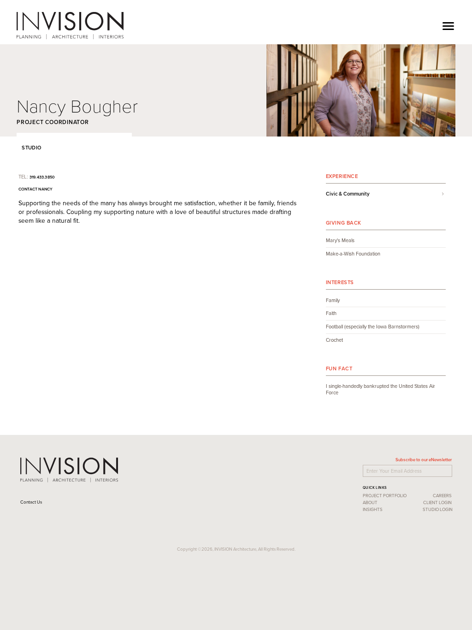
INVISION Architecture (70, 25)
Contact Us (31, 502)
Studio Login (438, 509)
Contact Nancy (35, 189)
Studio (30, 147)
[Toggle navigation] (448, 25)
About (370, 502)
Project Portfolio (385, 496)
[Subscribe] (453, 469)
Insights (373, 509)
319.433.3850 (42, 177)
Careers (442, 496)
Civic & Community (348, 194)
